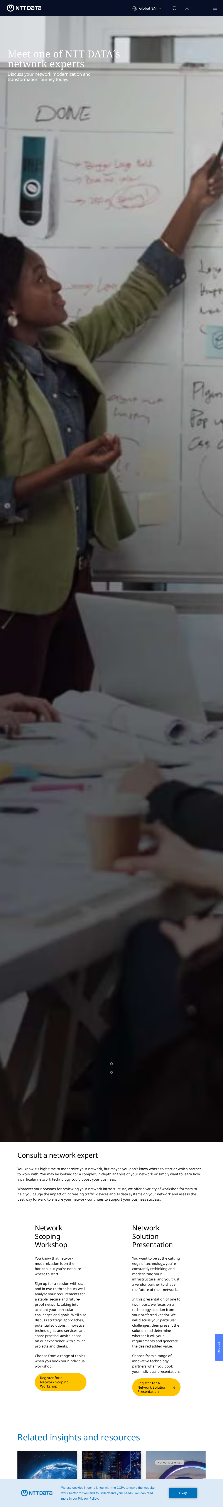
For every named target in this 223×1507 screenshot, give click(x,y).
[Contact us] (187, 8)
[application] (111, 1493)
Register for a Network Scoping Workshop (54, 1381)
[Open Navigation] (215, 8)
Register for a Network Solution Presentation (151, 1387)
